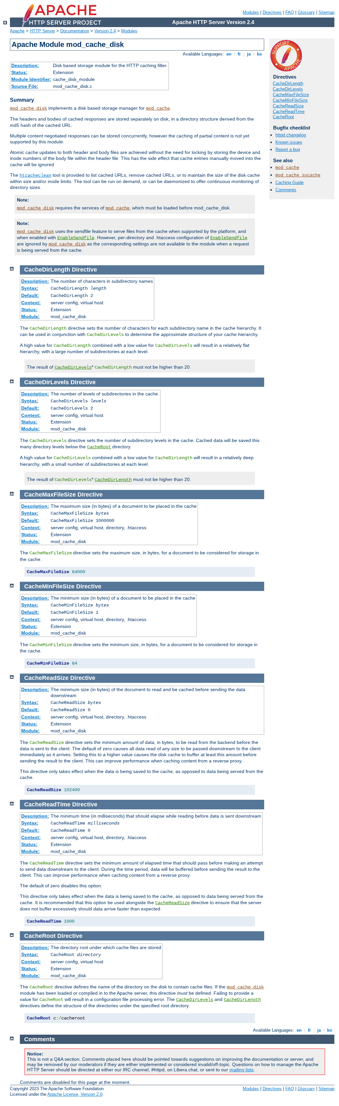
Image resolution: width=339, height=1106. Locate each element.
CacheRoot (283, 116)
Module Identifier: (31, 79)
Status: (19, 72)
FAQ (289, 12)
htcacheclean (35, 175)
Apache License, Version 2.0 (74, 1094)
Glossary (306, 12)
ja (249, 54)
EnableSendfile (75, 237)
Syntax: (29, 288)
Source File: (24, 86)
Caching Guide (289, 182)
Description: (25, 65)
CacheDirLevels (288, 89)
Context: (31, 302)
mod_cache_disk (28, 108)
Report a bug (287, 149)
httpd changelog (290, 134)
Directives (272, 12)
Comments (285, 189)
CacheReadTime (289, 111)
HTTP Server (42, 30)
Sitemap (326, 12)
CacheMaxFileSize (291, 94)
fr (239, 54)
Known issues (288, 142)
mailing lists (241, 1069)
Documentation (74, 30)
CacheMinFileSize (290, 100)
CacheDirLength (288, 83)
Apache (17, 30)
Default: (30, 295)
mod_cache (158, 108)
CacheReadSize (288, 105)
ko (259, 54)
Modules (251, 12)
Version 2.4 (105, 30)
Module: (30, 316)
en (229, 54)
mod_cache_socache (297, 175)
